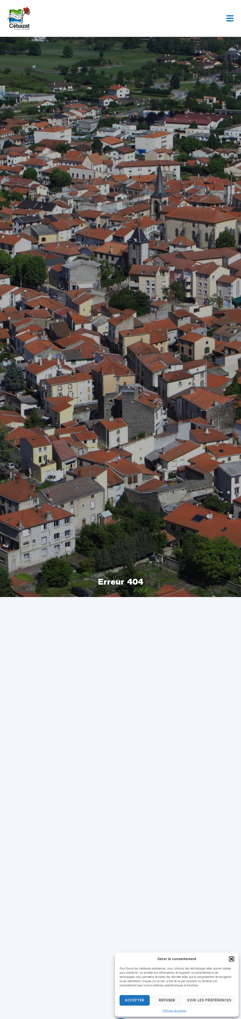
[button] (231, 959)
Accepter (135, 1000)
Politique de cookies (174, 1010)
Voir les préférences (209, 1000)
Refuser (167, 1000)
